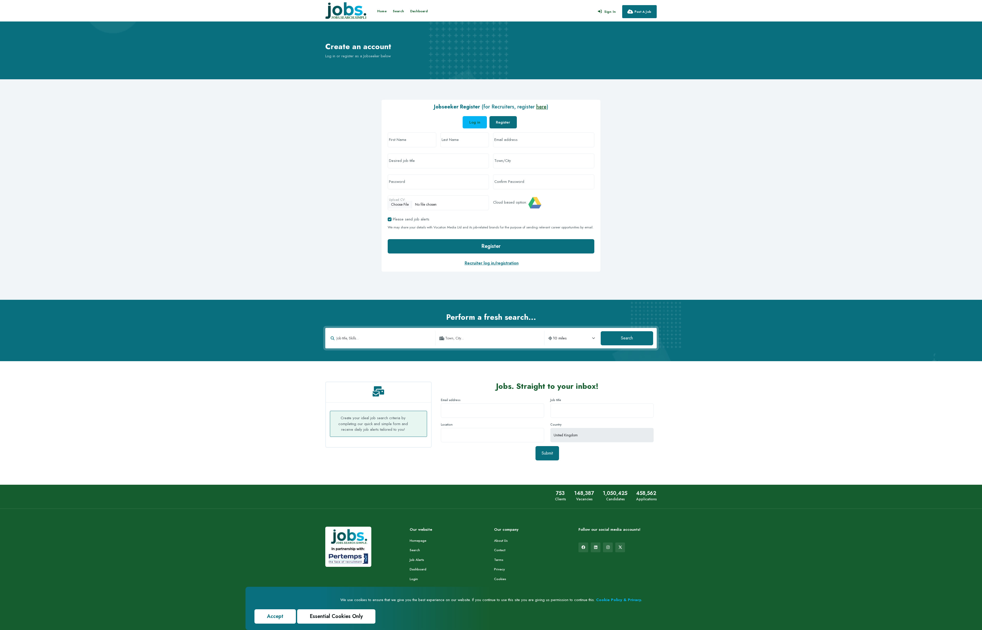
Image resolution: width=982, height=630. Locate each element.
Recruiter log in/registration (492, 263)
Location (447, 424)
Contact (499, 550)
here (541, 106)
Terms (498, 559)
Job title (555, 400)
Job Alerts (417, 559)
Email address (451, 400)
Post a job (642, 11)
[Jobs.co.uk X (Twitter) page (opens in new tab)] (620, 547)
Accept (275, 616)
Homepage (418, 540)
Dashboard (419, 11)
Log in (474, 122)
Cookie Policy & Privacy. (619, 600)
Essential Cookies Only (336, 616)
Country (556, 424)
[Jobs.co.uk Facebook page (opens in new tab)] (583, 547)
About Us (501, 540)
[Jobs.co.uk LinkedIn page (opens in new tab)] (595, 547)
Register (491, 246)
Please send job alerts (411, 219)
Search (398, 11)
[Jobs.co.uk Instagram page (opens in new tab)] (608, 547)
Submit (547, 453)
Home (382, 11)
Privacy (499, 569)
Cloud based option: (510, 202)
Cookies (500, 579)
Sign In (610, 11)
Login (414, 579)
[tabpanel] (491, 196)
